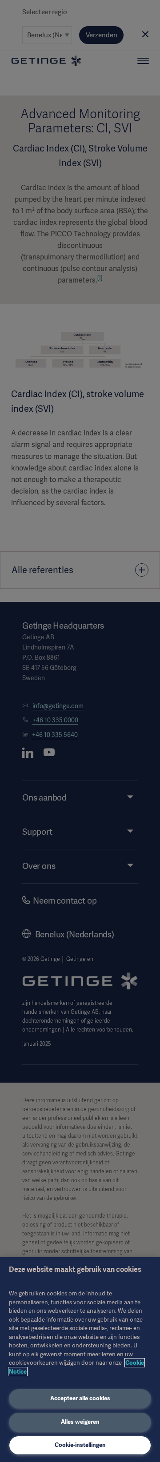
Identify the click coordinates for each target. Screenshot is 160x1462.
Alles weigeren (80, 1422)
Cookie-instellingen (80, 1445)
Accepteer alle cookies (80, 1398)
